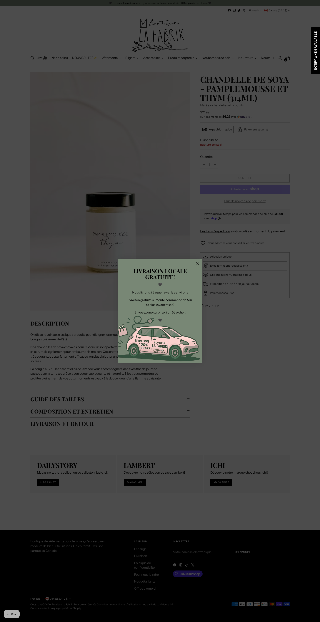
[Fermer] (197, 263)
